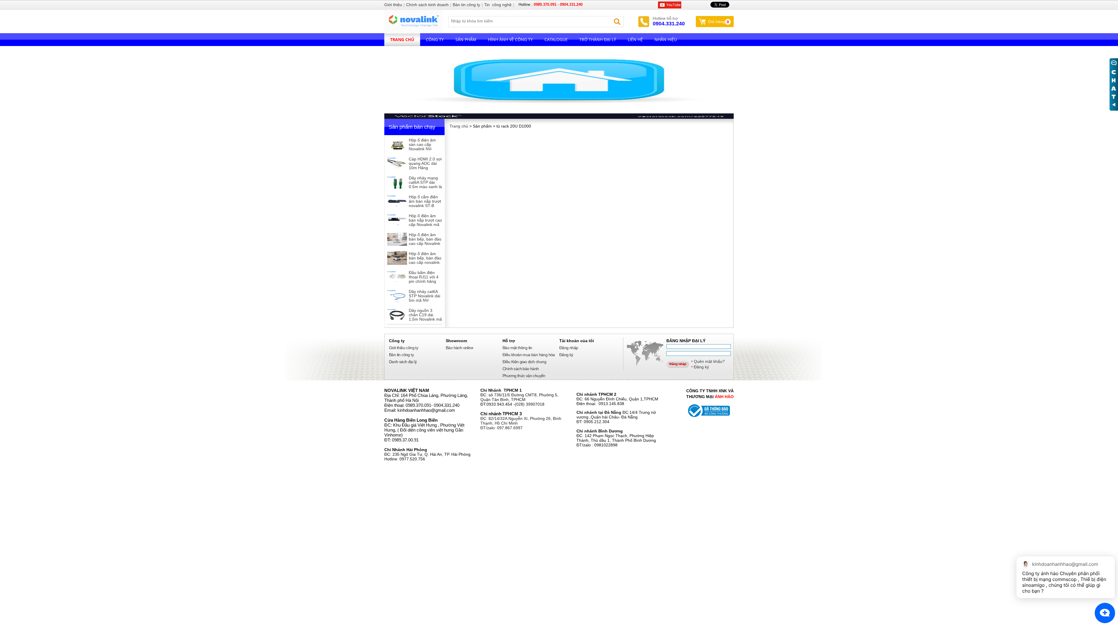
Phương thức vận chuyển (524, 375)
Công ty (435, 39)
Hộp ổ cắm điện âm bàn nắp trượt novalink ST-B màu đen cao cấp (425, 203)
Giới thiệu (393, 4)
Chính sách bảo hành (521, 368)
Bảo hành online (459, 347)
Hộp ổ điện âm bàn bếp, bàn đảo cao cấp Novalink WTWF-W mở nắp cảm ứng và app (425, 243)
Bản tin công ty (401, 354)
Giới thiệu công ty (403, 347)
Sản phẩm (465, 39)
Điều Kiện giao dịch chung (524, 361)
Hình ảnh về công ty (510, 39)
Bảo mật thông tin (517, 347)
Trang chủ (402, 39)
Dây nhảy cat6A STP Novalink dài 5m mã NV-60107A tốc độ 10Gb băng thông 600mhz (425, 302)
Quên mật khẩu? (709, 361)
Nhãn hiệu (665, 39)
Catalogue (556, 39)
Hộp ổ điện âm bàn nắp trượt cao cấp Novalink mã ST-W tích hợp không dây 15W (425, 224)
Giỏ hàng (718, 21)
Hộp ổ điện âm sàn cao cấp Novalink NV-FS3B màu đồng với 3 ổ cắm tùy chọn (424, 151)
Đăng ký (701, 367)
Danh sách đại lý (403, 361)
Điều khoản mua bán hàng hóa (529, 354)
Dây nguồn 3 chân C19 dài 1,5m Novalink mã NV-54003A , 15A (425, 317)
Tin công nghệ (498, 4)
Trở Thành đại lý (597, 39)
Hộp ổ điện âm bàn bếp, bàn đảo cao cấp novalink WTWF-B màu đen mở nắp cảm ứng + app (425, 264)
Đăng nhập (568, 347)
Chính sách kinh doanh (427, 4)
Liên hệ (635, 39)
